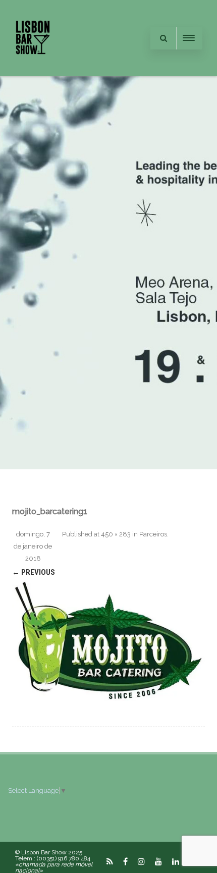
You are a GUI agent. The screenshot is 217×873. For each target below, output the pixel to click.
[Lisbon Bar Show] (33, 72)
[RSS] (109, 861)
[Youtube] (158, 861)
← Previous (33, 572)
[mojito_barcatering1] (108, 640)
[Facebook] (125, 861)
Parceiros (153, 534)
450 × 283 (116, 534)
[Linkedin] (175, 861)
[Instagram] (141, 861)
